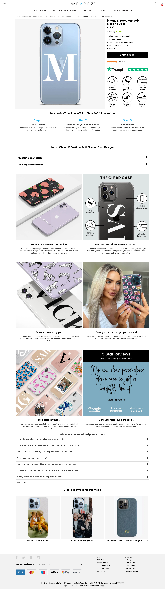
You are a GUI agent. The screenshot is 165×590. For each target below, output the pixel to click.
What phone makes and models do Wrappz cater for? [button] (41, 439)
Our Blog (128, 560)
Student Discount (131, 571)
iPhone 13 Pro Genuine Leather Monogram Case (127, 540)
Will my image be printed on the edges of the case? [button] (40, 476)
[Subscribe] (81, 564)
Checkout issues (103, 568)
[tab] (82, 158)
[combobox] (18, 4)
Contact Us (101, 571)
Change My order (104, 565)
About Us (128, 557)
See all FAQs (22, 483)
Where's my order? (104, 562)
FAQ (98, 557)
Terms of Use (130, 568)
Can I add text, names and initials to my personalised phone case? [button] (47, 464)
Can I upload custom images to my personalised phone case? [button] (45, 451)
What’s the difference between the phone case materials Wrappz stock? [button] (50, 445)
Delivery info (101, 560)
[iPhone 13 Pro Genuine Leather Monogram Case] (126, 517)
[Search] (34, 4)
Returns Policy (130, 562)
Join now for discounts (25, 564)
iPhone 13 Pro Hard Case (38, 540)
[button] (82, 158)
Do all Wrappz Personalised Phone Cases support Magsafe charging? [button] (48, 470)
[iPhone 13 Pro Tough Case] (82, 517)
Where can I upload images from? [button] (32, 458)
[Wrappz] (82, 4)
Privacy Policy (130, 565)
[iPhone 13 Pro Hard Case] (38, 517)
